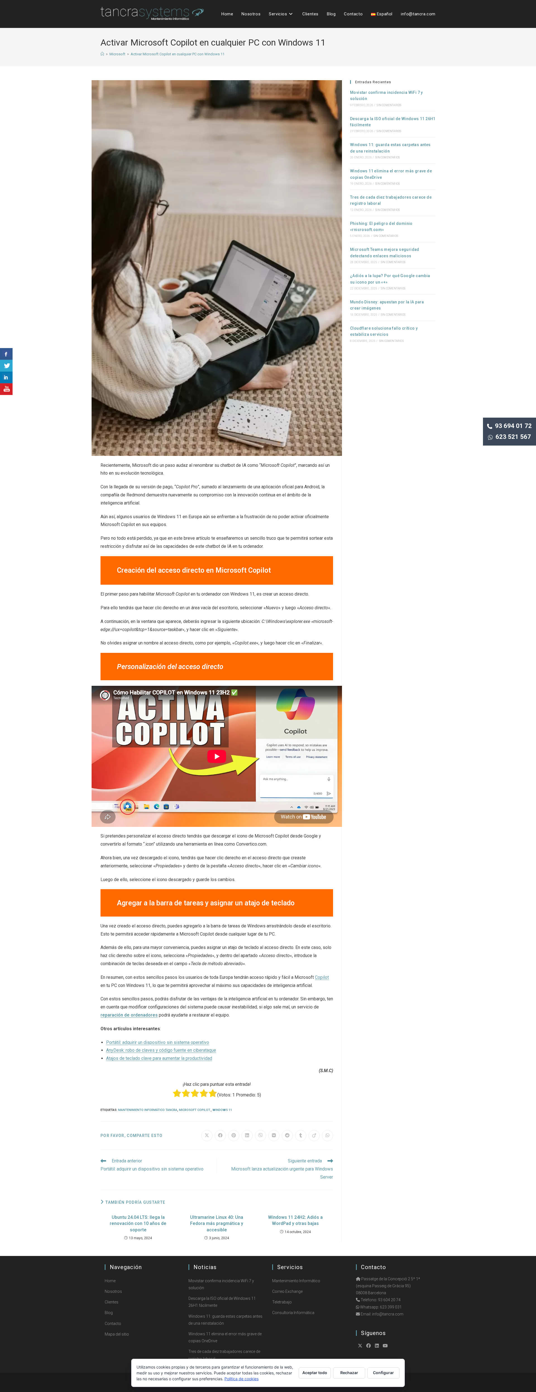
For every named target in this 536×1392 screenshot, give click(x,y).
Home (110, 1281)
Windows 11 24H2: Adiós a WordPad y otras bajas (295, 1220)
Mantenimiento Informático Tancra (147, 1110)
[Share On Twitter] (6, 366)
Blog (109, 1312)
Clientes (111, 1302)
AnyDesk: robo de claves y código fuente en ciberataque (161, 1050)
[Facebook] (368, 1345)
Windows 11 (222, 1110)
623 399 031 (391, 1307)
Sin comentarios (389, 105)
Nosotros (113, 1291)
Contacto (113, 1323)
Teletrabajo (282, 1302)
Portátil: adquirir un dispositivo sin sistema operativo (157, 1042)
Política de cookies (241, 1378)
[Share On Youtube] (6, 389)
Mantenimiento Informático (296, 1281)
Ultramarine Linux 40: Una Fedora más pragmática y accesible (216, 1223)
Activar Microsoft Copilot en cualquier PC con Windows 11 (177, 54)
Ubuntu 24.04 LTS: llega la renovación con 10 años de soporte (138, 1223)
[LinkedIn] (377, 1345)
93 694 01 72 (512, 425)
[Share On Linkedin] (6, 377)
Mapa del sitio (117, 1334)
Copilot (322, 977)
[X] (360, 1345)
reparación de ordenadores (129, 1015)
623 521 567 (512, 436)
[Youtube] (385, 1345)
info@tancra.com (387, 1314)
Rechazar (349, 1372)
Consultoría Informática (293, 1312)
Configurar (383, 1372)
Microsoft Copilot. (195, 1110)
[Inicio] (102, 54)
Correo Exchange (287, 1291)
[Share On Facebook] (6, 354)
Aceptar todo (314, 1372)
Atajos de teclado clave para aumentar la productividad (159, 1058)
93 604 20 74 (389, 1300)
